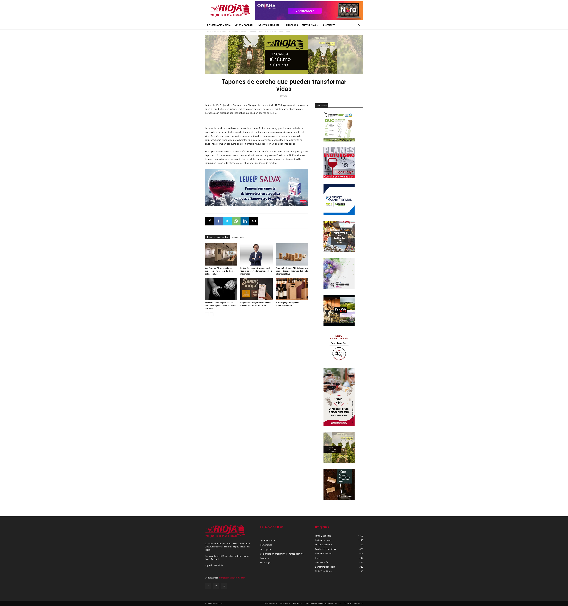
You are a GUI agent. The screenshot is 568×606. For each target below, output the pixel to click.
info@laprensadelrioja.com (231, 577)
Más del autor (238, 237)
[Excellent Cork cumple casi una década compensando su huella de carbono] (221, 289)
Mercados (292, 25)
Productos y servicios (237, 31)
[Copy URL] (209, 221)
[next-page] (211, 314)
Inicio (207, 31)
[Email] (253, 221)
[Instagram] (216, 586)
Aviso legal (265, 562)
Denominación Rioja (219, 25)
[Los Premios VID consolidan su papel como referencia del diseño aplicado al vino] (221, 254)
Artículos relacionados (217, 237)
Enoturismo (309, 25)
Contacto (264, 558)
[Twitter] (227, 221)
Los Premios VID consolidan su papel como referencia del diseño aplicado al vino (220, 271)
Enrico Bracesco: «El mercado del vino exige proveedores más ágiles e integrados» (256, 271)
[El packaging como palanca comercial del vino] (292, 289)
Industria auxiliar (219, 31)
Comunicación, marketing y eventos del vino (282, 553)
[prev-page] (207, 314)
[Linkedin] (245, 221)
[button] (359, 25)
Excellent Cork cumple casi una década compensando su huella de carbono (220, 305)
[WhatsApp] (236, 221)
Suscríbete (329, 25)
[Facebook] (218, 221)
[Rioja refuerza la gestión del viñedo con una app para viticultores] (256, 289)
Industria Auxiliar (269, 25)
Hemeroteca (266, 544)
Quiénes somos (267, 540)
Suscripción (266, 549)
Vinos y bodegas (244, 25)
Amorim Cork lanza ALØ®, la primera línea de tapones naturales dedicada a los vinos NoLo (292, 271)
